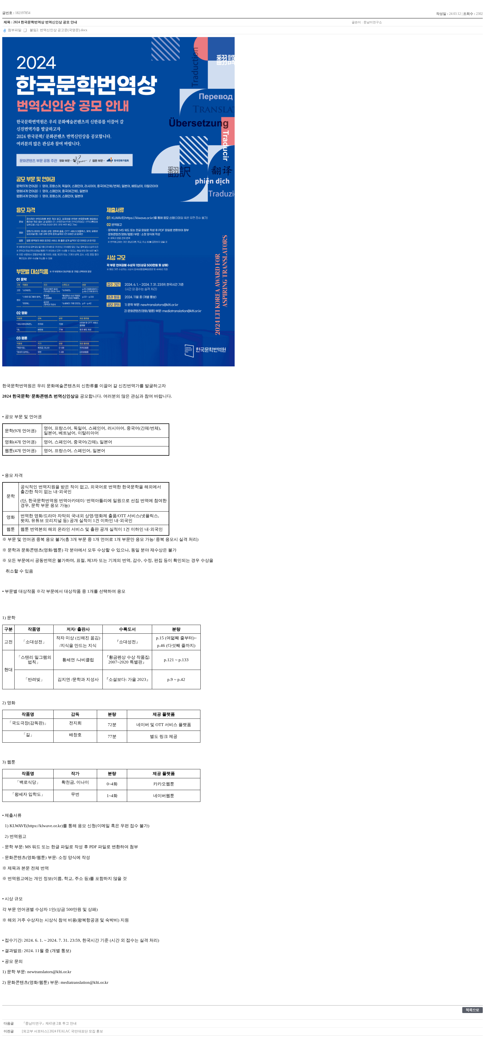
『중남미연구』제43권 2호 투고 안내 (49, 1023)
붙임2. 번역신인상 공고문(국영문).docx (58, 30)
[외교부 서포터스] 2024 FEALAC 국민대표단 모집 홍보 (62, 1031)
